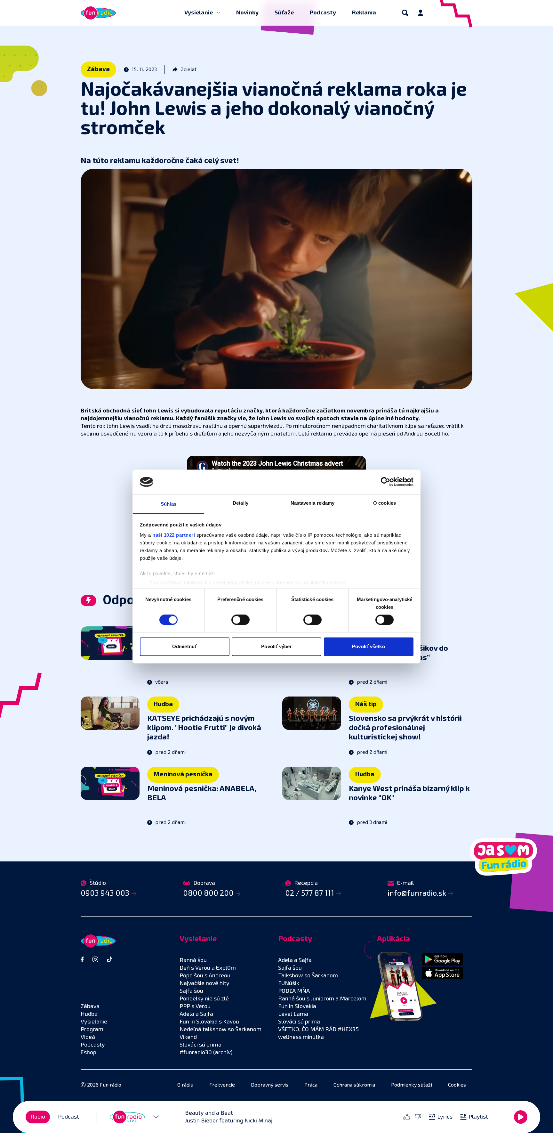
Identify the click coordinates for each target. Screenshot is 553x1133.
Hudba (163, 704)
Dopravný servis (269, 1085)
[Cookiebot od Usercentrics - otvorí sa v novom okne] (385, 482)
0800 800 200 (208, 893)
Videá (88, 1037)
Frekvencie (222, 1085)
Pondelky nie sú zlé (204, 999)
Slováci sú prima (200, 1045)
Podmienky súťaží (411, 1085)
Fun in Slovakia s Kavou (209, 1022)
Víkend (188, 1037)
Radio (37, 1117)
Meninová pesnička (183, 774)
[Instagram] (95, 959)
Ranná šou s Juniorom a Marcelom (322, 999)
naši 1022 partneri (173, 535)
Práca (310, 1085)
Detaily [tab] (240, 503)
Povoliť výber (276, 646)
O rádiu (185, 1085)
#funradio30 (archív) (206, 1053)
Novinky (247, 13)
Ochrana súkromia (354, 1085)
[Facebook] (82, 959)
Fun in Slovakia (297, 1006)
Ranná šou (193, 960)
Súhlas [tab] (168, 504)
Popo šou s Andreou (205, 976)
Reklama (364, 13)
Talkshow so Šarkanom (308, 976)
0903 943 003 (105, 893)
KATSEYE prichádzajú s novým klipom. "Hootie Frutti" (204, 728)
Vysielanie (199, 13)
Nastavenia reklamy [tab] (313, 503)
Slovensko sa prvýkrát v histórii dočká (405, 728)
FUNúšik (288, 983)
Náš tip (366, 704)
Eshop (88, 1053)
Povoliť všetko (368, 646)
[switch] (240, 620)
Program (92, 1029)
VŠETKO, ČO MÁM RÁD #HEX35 (318, 1029)
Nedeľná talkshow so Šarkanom (220, 1029)
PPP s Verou (195, 1006)
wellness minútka (301, 1037)
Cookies (457, 1085)
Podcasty (323, 13)
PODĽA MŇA (294, 991)
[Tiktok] (109, 959)
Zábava (98, 69)
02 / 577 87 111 (309, 893)
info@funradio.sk (417, 893)
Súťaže (284, 13)
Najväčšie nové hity (204, 983)
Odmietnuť (184, 646)
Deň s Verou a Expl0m (208, 968)
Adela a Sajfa (196, 1014)
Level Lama (293, 1014)
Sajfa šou (191, 991)
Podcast (68, 1117)
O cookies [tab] (384, 503)
